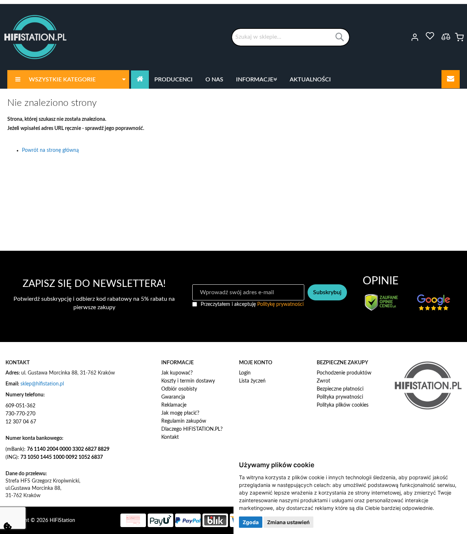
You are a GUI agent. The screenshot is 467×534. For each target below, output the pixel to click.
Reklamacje (173, 405)
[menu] (233, 79)
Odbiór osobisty (179, 389)
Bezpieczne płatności (340, 389)
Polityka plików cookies (342, 405)
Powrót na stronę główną (50, 150)
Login (245, 373)
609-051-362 (20, 405)
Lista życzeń (252, 381)
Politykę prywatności (280, 304)
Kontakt (170, 437)
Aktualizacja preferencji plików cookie (8, 526)
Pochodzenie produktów (344, 373)
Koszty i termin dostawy (188, 381)
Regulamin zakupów (183, 421)
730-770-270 (20, 413)
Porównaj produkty (445, 36)
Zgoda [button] (251, 522)
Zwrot (323, 381)
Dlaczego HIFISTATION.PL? (192, 429)
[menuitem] (68, 79)
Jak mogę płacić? (180, 413)
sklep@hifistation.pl (42, 384)
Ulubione (429, 36)
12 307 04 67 (20, 421)
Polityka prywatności (340, 397)
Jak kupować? (177, 373)
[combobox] (290, 37)
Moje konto (404, 37)
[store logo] (35, 37)
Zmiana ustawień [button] (288, 522)
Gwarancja (173, 397)
